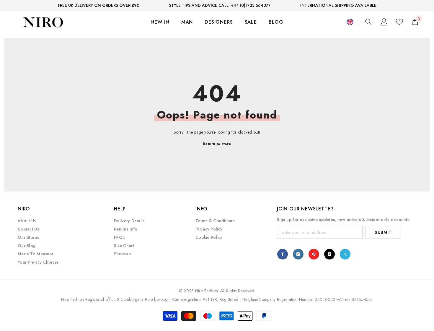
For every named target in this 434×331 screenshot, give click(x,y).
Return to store (217, 144)
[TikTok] (329, 254)
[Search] (368, 22)
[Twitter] (345, 254)
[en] (350, 21)
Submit (383, 232)
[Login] (384, 21)
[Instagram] (298, 254)
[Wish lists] (399, 21)
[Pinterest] (313, 254)
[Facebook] (282, 254)
